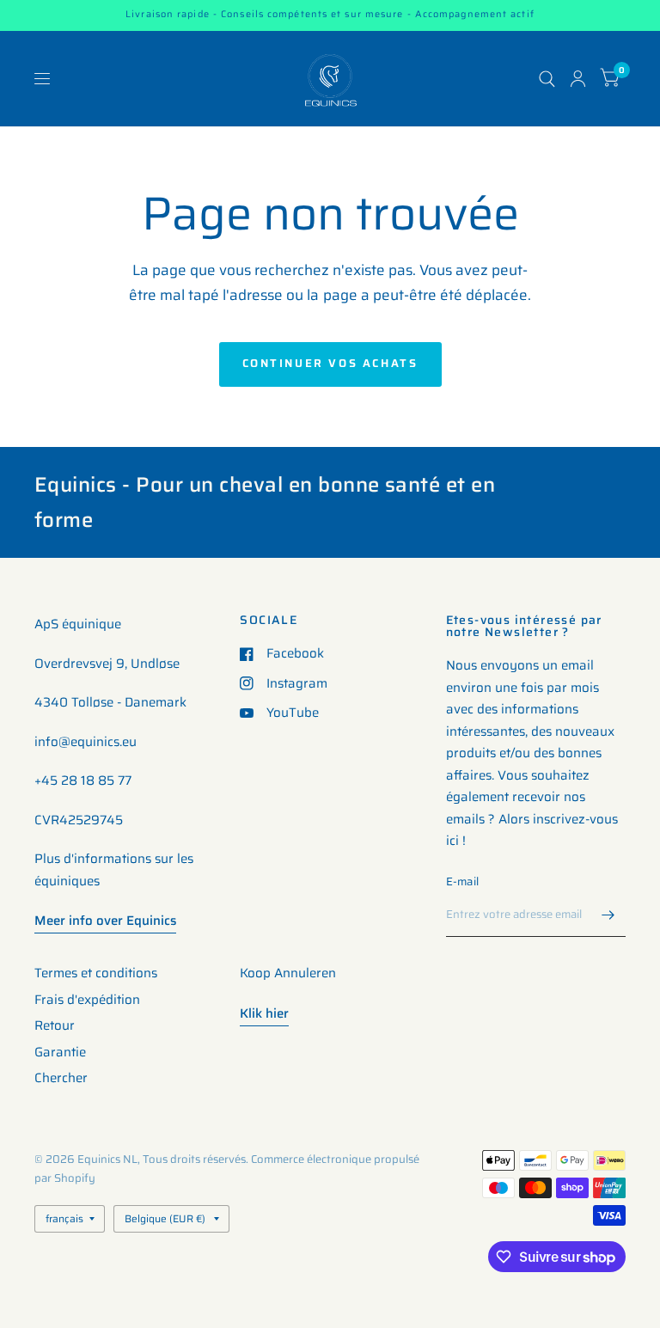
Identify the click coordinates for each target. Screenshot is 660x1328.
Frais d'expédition (87, 999)
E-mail (463, 881)
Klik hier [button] (264, 1013)
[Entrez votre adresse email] (608, 914)
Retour (54, 1025)
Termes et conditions (95, 973)
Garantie (60, 1052)
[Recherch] (547, 78)
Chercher (61, 1078)
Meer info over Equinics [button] (105, 920)
